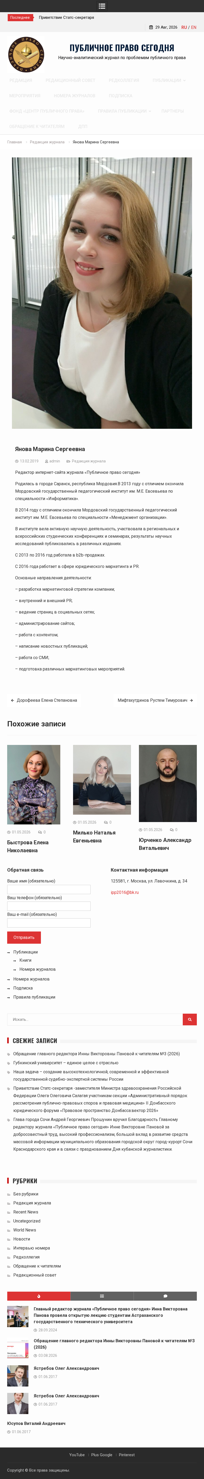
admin (54, 461)
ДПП (82, 126)
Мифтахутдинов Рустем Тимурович (152, 700)
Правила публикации (122, 111)
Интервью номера (31, 1248)
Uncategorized (26, 1221)
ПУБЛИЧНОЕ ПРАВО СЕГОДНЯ (122, 47)
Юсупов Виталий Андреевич (36, 1423)
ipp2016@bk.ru (125, 892)
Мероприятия (24, 95)
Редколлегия (124, 80)
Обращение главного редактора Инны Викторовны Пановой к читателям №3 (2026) (96, 1053)
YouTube (77, 1455)
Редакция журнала (89, 461)
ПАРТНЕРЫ (173, 111)
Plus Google (101, 1455)
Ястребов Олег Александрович (66, 1368)
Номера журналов (74, 95)
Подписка (120, 95)
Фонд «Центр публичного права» (46, 111)
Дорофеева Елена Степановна (47, 700)
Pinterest (127, 1455)
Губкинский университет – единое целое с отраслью (65, 1062)
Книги (25, 960)
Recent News (25, 1212)
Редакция (21, 80)
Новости (21, 1239)
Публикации (167, 80)
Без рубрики (25, 1194)
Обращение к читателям (37, 126)
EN (193, 27)
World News (24, 1230)
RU (184, 27)
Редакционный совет (70, 80)
